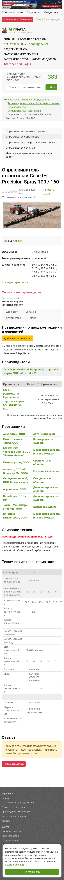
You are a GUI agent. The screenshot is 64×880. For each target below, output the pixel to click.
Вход (38, 19)
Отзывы (33, 318)
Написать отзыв (48, 191)
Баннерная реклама (11, 831)
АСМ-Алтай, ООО (14, 434)
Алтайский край (44, 434)
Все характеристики (14, 282)
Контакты (6, 820)
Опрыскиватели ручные (20, 147)
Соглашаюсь (32, 872)
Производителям (12, 12)
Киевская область (45, 507)
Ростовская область (46, 471)
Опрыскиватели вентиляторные (25, 131)
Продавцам (34, 12)
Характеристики (14, 318)
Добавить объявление (17, 338)
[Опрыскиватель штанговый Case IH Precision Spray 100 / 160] (32, 215)
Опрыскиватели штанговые (22, 136)
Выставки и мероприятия (14, 816)
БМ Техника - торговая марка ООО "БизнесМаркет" (17, 451)
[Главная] (5, 99)
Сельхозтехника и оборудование (18, 802)
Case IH (17, 240)
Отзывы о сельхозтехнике (14, 807)
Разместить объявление (18, 19)
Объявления (12, 312)
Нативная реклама (10, 835)
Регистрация (51, 19)
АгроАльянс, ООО (14, 489)
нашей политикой (15, 864)
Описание (31, 312)
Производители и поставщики (16, 811)
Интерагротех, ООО (16, 462)
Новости (6, 798)
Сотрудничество (10, 840)
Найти (51, 87)
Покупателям (52, 12)
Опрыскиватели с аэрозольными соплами (31, 142)
